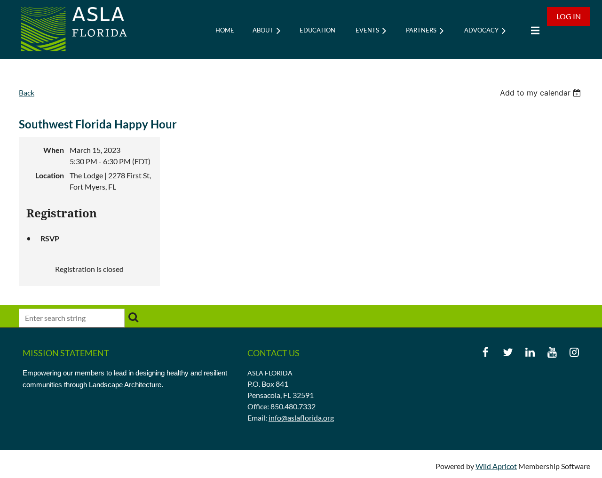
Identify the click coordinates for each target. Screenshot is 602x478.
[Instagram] (574, 352)
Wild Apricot (496, 466)
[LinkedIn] (529, 352)
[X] (507, 352)
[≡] (533, 30)
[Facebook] (485, 352)
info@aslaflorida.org (301, 417)
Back (26, 92)
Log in (568, 16)
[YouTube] (552, 352)
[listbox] (541, 92)
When (53, 149)
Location (49, 175)
